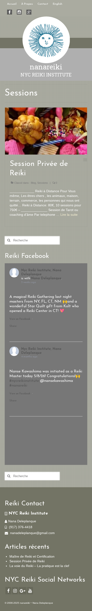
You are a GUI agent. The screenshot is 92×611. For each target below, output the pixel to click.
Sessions (42, 182)
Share (13, 326)
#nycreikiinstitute (24, 381)
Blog (33, 182)
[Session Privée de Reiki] (46, 131)
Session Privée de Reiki (27, 561)
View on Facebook (19, 319)
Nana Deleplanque (46, 278)
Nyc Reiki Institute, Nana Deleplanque (41, 272)
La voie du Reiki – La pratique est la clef (39, 566)
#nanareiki (18, 385)
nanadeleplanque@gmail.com (32, 533)
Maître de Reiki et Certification (31, 556)
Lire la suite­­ (69, 214)
